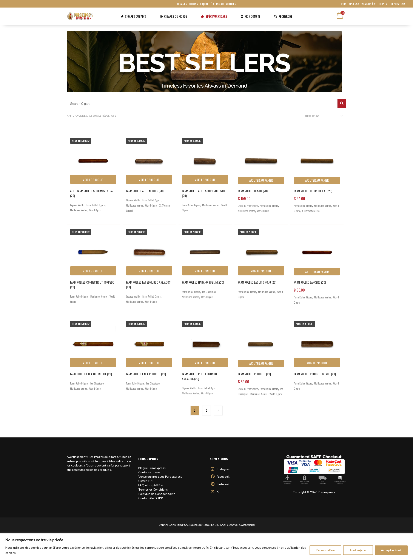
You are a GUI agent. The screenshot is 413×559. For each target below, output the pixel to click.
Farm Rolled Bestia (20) (253, 190)
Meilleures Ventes (78, 210)
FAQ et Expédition (150, 485)
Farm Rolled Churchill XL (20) (313, 190)
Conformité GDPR (150, 498)
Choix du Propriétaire (248, 205)
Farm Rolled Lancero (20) (310, 282)
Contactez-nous (149, 472)
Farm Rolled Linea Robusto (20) (146, 374)
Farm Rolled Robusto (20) (254, 374)
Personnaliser (325, 550)
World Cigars (95, 210)
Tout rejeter (358, 550)
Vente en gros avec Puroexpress (160, 476)
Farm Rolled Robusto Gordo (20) (315, 374)
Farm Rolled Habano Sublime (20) (203, 282)
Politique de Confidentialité (156, 494)
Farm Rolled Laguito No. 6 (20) (257, 282)
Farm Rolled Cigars (95, 205)
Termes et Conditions (153, 489)
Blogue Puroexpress (152, 468)
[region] (206, 546)
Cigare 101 (145, 481)
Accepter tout (391, 550)
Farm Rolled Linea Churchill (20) (91, 374)
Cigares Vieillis (77, 205)
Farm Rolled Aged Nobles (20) (144, 190)
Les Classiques (209, 291)
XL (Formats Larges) (311, 211)
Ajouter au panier (261, 180)
